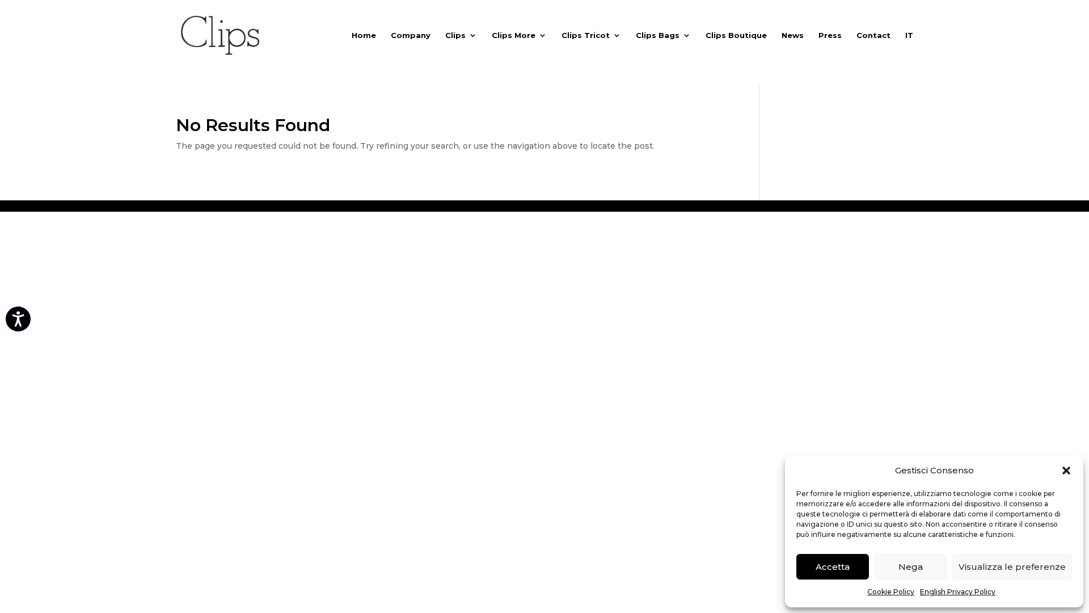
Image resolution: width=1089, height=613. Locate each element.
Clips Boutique (736, 35)
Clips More (513, 35)
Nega (910, 566)
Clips (455, 35)
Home (364, 35)
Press (830, 35)
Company (410, 35)
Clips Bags (657, 35)
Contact (873, 35)
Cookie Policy (890, 591)
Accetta (833, 566)
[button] (1066, 470)
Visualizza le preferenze (1012, 566)
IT (909, 35)
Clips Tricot (586, 35)
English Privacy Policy (957, 591)
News (793, 35)
